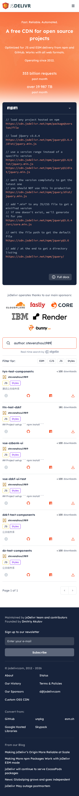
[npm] (50, 395)
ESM (41, 360)
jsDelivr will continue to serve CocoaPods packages (33, 771)
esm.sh (69, 719)
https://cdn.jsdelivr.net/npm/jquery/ (35, 256)
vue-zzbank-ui (12, 443)
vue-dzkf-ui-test (14, 479)
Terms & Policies (51, 683)
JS (60, 360)
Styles (71, 360)
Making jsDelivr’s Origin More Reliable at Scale (37, 752)
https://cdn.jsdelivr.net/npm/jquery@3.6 (37, 240)
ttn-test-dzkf (11, 407)
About (9, 675)
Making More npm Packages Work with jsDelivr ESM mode (37, 760)
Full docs (63, 277)
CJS (51, 360)
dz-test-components (17, 550)
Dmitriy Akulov (32, 621)
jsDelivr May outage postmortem (27, 786)
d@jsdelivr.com (50, 691)
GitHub (10, 719)
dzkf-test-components (18, 515)
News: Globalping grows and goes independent (37, 779)
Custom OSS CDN (17, 699)
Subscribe (39, 652)
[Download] (73, 395)
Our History (13, 683)
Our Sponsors (14, 691)
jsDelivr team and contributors (46, 617)
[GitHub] (28, 395)
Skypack (41, 727)
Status (44, 675)
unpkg (39, 719)
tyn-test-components (18, 371)
